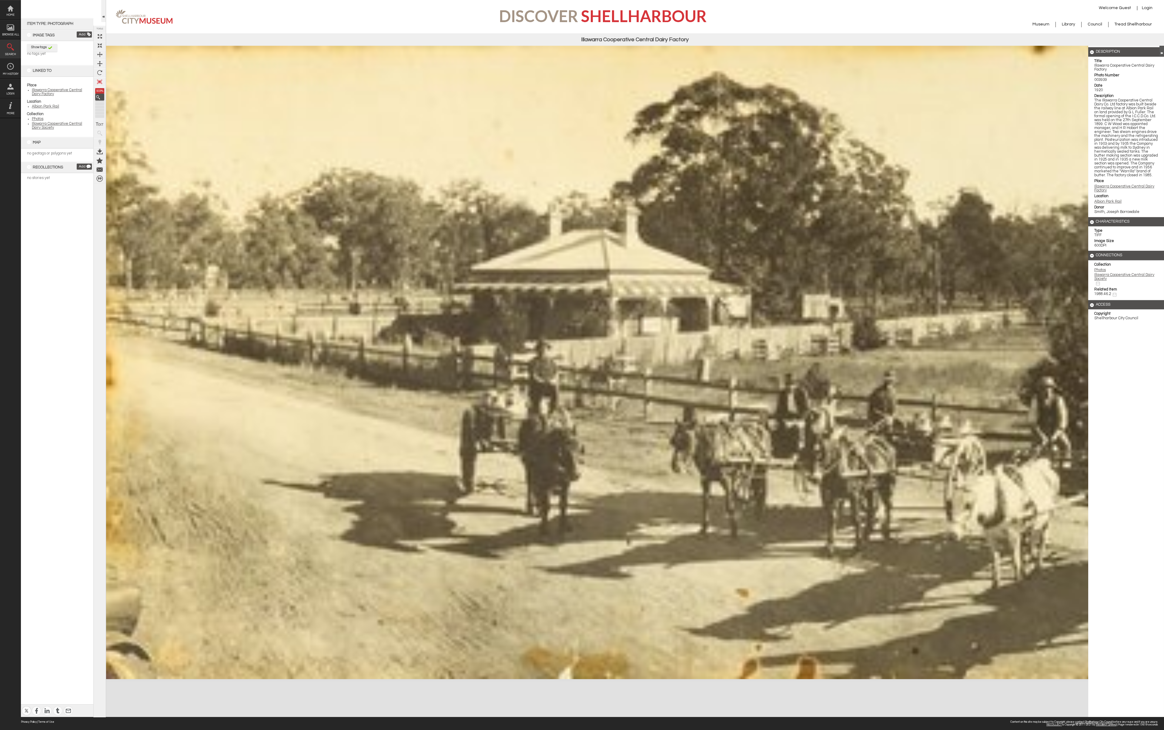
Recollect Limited (1106, 724)
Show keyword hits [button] (100, 133)
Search (10, 54)
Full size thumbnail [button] (100, 36)
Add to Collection (100, 160)
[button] (99, 97)
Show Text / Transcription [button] (100, 124)
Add (82, 34)
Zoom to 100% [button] (100, 81)
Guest (1125, 8)
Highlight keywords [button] (100, 142)
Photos (37, 119)
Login (10, 93)
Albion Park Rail (45, 106)
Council (1095, 24)
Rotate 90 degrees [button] (100, 72)
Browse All (10, 34)
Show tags (39, 47)
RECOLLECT (1054, 724)
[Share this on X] (26, 706)
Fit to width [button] (100, 54)
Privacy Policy (29, 722)
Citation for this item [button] (100, 178)
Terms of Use (46, 722)
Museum (1040, 24)
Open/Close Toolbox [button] (103, 11)
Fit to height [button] (100, 63)
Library (1068, 24)
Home (10, 15)
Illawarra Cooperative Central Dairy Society (1124, 277)
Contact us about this (100, 169)
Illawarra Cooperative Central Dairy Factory (1124, 188)
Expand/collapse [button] (1161, 51)
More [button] (11, 113)
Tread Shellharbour (1133, 24)
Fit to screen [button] (100, 45)
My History (10, 74)
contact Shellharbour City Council (1093, 722)
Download (100, 151)
